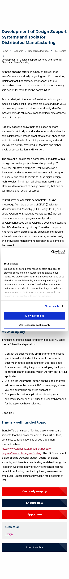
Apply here (34, 514)
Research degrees (38, 50)
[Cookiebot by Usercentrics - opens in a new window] (51, 252)
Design (9, 534)
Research (18, 50)
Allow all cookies (34, 315)
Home (5, 50)
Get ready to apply (34, 491)
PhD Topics (60, 50)
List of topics (34, 547)
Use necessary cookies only (34, 324)
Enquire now (34, 503)
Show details (51, 306)
